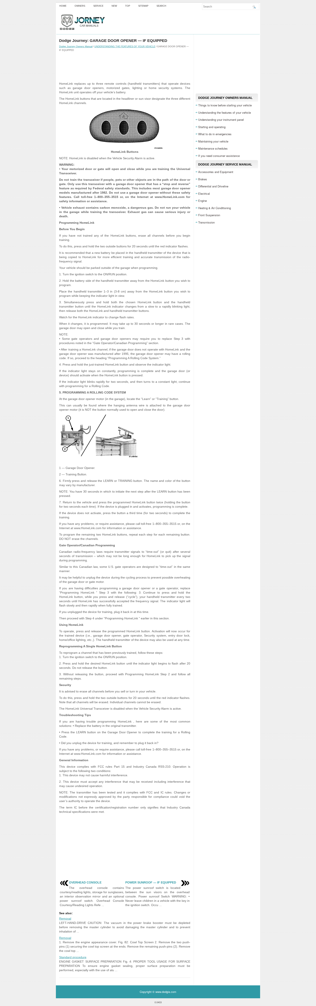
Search (161, 6)
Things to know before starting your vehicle (225, 105)
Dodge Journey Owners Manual (75, 46)
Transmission (206, 222)
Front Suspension (209, 215)
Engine (202, 201)
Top (127, 6)
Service (98, 6)
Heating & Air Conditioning (214, 208)
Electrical (204, 193)
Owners (80, 6)
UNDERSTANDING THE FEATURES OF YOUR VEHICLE (124, 46)
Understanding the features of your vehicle (224, 112)
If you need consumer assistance (219, 156)
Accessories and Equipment (215, 172)
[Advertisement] (124, 66)
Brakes (202, 179)
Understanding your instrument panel (221, 120)
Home (62, 6)
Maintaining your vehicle (213, 141)
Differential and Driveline (213, 186)
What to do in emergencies (215, 134)
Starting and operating (211, 127)
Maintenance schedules (213, 148)
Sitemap (143, 6)
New (114, 6)
